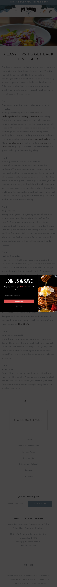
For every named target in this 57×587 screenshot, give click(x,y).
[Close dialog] (55, 277)
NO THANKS (19, 306)
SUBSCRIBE (19, 301)
